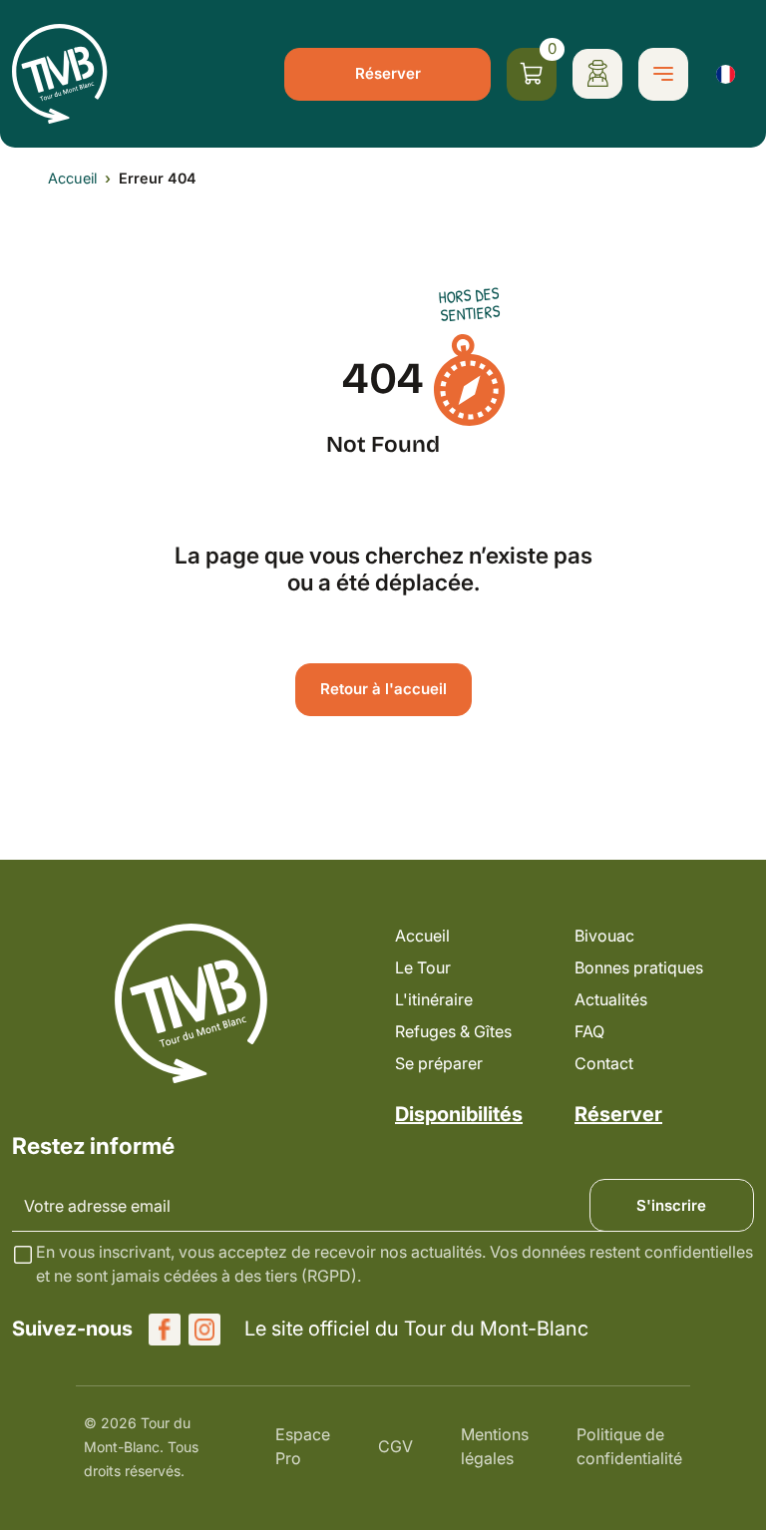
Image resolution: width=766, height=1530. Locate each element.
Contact (603, 1063)
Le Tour (423, 967)
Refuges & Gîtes (453, 1031)
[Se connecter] (597, 74)
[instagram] (204, 1329)
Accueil (72, 178)
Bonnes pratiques (638, 967)
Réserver (388, 73)
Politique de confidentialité (629, 1446)
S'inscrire (671, 1205)
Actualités (610, 999)
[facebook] (165, 1329)
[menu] (663, 74)
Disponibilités (459, 1114)
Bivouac (604, 936)
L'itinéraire (434, 999)
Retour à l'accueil (383, 688)
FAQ (589, 1031)
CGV (395, 1446)
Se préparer (439, 1063)
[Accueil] (60, 74)
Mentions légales (495, 1446)
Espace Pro (302, 1446)
